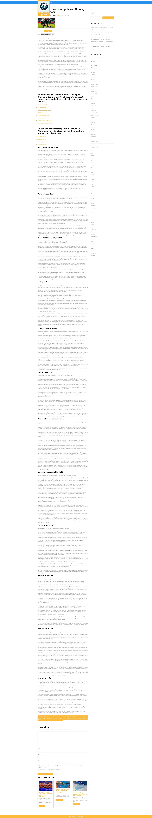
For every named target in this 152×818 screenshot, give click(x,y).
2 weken (92, 170)
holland (92, 212)
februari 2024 (93, 136)
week (92, 241)
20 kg (92, 172)
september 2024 (94, 120)
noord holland (94, 229)
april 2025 (93, 103)
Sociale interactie (42, 118)
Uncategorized (48, 31)
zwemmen (93, 255)
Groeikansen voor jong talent (44, 110)
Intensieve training (42, 139)
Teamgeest (40, 112)
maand (92, 222)
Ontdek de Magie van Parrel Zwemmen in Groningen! (62, 790)
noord (92, 227)
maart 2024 (93, 134)
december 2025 (94, 84)
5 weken (92, 186)
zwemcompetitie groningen (47, 34)
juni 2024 (92, 127)
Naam (39, 748)
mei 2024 (93, 129)
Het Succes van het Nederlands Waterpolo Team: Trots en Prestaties (45, 794)
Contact (50, 2)
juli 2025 (92, 96)
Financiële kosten (42, 144)
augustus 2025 (94, 93)
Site (38, 760)
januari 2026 (93, 81)
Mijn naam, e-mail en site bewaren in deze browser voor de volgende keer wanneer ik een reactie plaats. (62, 765)
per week (93, 234)
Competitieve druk (42, 142)
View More (42, 806)
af (91, 193)
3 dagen (92, 174)
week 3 (92, 246)
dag (92, 200)
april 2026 (93, 74)
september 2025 (94, 91)
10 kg (92, 160)
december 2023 (94, 141)
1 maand (92, 155)
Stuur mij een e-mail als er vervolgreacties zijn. (49, 769)
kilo (91, 217)
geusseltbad (93, 208)
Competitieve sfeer (42, 107)
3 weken (92, 179)
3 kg (92, 177)
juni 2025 (92, 98)
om (91, 231)
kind (91, 220)
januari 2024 (93, 139)
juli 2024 (92, 124)
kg (91, 215)
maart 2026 (93, 77)
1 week (92, 158)
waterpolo (93, 239)
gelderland (93, 205)
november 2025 (94, 86)
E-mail (39, 754)
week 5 (92, 248)
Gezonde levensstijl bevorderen (45, 120)
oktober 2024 (94, 117)
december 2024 (94, 112)
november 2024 (94, 115)
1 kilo (92, 153)
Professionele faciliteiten (43, 115)
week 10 (92, 243)
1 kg (91, 150)
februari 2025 (93, 108)
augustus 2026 (94, 65)
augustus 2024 (94, 122)
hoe (91, 210)
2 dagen (92, 165)
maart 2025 (93, 105)
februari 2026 (93, 79)
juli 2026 (92, 67)
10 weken (93, 162)
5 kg (92, 184)
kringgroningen (52, 15)
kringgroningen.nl (44, 14)
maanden (93, 224)
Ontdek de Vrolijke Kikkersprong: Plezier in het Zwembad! (80, 794)
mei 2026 (93, 72)
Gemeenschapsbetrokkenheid (45, 123)
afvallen (92, 196)
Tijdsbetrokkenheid (42, 136)
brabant (92, 198)
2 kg (91, 167)
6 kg (92, 189)
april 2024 (93, 131)
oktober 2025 (94, 89)
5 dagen (92, 181)
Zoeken (93, 13)
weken (92, 250)
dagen (92, 203)
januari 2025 (93, 110)
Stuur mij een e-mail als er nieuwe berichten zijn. (49, 771)
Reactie (40, 731)
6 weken (92, 191)
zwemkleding (93, 253)
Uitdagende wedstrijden (43, 105)
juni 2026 (92, 70)
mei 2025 (93, 101)
